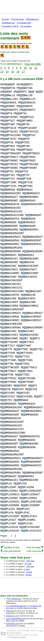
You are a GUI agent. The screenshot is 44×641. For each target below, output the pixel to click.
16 (17, 71)
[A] (2, 48)
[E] (11, 48)
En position (26, 26)
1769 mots (30, 566)
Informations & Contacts (18, 637)
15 (12, 71)
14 (7, 71)
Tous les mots (17, 19)
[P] (23, 48)
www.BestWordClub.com (16, 606)
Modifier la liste (11, 547)
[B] (7, 48)
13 (1, 71)
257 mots (28, 564)
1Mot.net (9, 611)
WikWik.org (16, 599)
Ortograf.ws (10, 616)
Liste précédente (11, 551)
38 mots (28, 575)
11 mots (27, 569)
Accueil (5, 19)
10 (25, 67)
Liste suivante (34, 551)
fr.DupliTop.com (12, 623)
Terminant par (8, 22)
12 (35, 67)
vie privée (18, 633)
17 (23, 71)
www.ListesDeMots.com (15, 619)
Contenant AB (24, 22)
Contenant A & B (10, 26)
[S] (27, 48)
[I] (15, 48)
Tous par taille (32, 63)
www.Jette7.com (34, 606)
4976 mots (30, 561)
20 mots (29, 572)
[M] (19, 48)
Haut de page (33, 547)
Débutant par (32, 19)
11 (30, 67)
